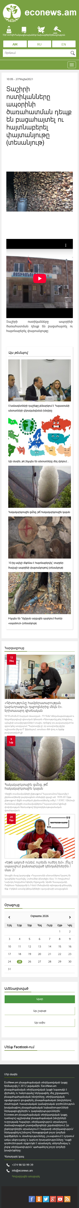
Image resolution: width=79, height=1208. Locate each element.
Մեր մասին (10, 1074)
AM (15, 44)
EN (64, 44)
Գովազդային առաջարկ (26, 1176)
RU (39, 44)
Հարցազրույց (14, 648)
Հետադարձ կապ (14, 1156)
